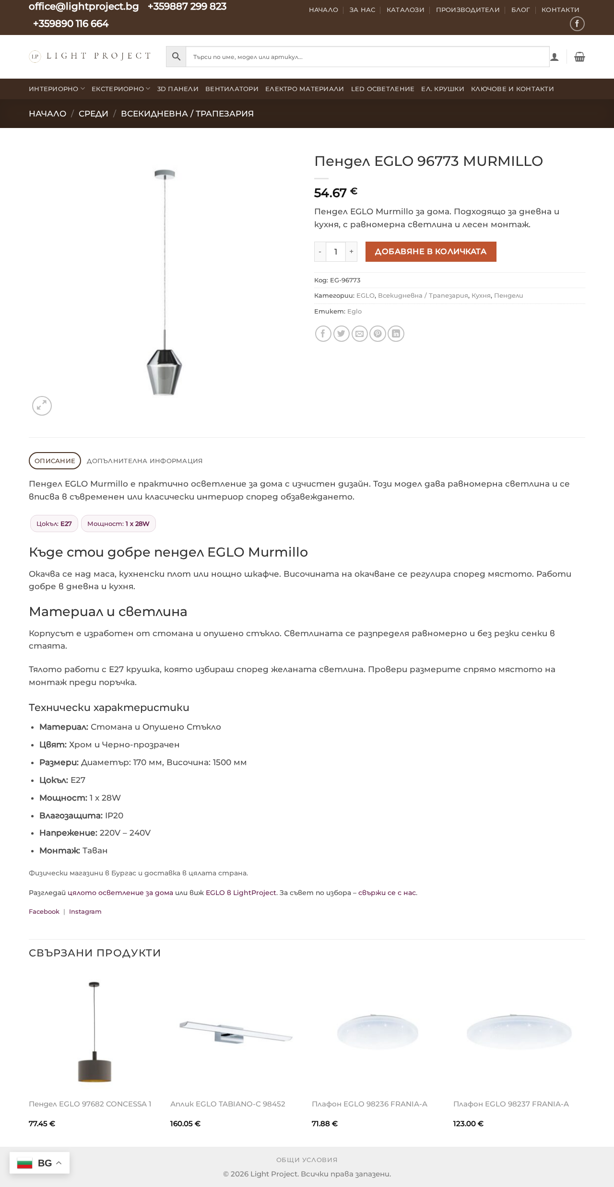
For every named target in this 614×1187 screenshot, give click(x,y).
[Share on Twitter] (341, 334)
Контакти (560, 9)
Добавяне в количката (430, 251)
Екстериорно (118, 89)
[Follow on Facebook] (577, 23)
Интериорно (54, 89)
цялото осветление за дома (120, 892)
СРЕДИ (93, 113)
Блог (521, 9)
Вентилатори (232, 89)
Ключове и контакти (512, 89)
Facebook (44, 911)
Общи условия (307, 1160)
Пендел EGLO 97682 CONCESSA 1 (90, 1103)
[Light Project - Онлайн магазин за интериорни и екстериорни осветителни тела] (90, 56)
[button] (554, 56)
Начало (324, 9)
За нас (363, 9)
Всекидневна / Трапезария (187, 113)
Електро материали (304, 89)
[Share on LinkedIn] (396, 334)
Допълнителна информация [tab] (145, 461)
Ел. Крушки (442, 89)
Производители (468, 9)
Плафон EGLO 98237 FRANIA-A (511, 1103)
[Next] (585, 1058)
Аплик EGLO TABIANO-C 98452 (227, 1103)
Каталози (406, 9)
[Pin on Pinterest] (377, 334)
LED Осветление (383, 89)
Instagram (85, 911)
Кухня (481, 295)
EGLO (365, 295)
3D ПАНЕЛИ (178, 89)
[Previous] (29, 1058)
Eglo (354, 311)
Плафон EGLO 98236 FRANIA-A (369, 1103)
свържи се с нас (387, 892)
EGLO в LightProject (241, 892)
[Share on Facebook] (323, 334)
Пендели (508, 295)
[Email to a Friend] (360, 334)
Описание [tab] (55, 461)
